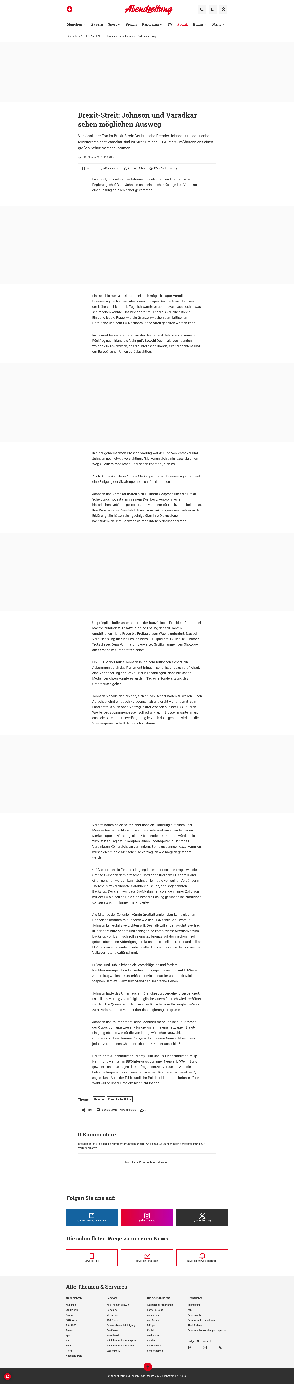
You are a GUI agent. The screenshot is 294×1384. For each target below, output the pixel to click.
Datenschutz (194, 1315)
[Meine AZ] (223, 9)
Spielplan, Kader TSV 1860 (121, 1345)
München (74, 24)
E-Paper (151, 1325)
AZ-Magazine (154, 1345)
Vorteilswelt (113, 1335)
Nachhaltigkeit (74, 1355)
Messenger (113, 1315)
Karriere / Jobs (155, 1310)
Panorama (150, 24)
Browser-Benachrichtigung (121, 1325)
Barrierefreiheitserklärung (202, 1320)
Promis (131, 24)
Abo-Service (153, 1320)
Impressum (194, 1304)
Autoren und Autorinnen (160, 1304)
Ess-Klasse (112, 1330)
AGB (190, 1310)
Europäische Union (119, 1099)
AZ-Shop (151, 1340)
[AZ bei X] (220, 1347)
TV (170, 24)
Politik (182, 24)
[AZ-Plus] (69, 9)
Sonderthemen (155, 1350)
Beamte (99, 1099)
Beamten (129, 521)
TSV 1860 (71, 1325)
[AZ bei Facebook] (190, 1347)
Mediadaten (153, 1335)
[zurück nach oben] (147, 1368)
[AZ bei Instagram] (205, 1347)
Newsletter (112, 1310)
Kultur (198, 24)
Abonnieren (153, 1315)
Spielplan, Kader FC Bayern (121, 1340)
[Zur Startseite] (148, 14)
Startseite (72, 36)
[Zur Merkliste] (213, 9)
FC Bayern (71, 1320)
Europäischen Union (113, 351)
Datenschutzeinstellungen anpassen (207, 1330)
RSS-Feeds (112, 1320)
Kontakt (151, 1330)
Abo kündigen (195, 1325)
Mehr (216, 24)
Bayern (97, 24)
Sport (112, 24)
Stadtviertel (72, 1310)
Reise (69, 1350)
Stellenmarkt (113, 1350)
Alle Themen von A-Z (118, 1304)
